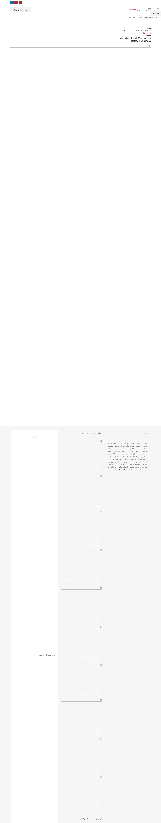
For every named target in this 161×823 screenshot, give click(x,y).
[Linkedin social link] (12, 2)
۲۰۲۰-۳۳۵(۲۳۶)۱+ (108, 2)
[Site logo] (140, 10)
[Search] (24, 2)
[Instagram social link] (20, 2)
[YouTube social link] (16, 2)
